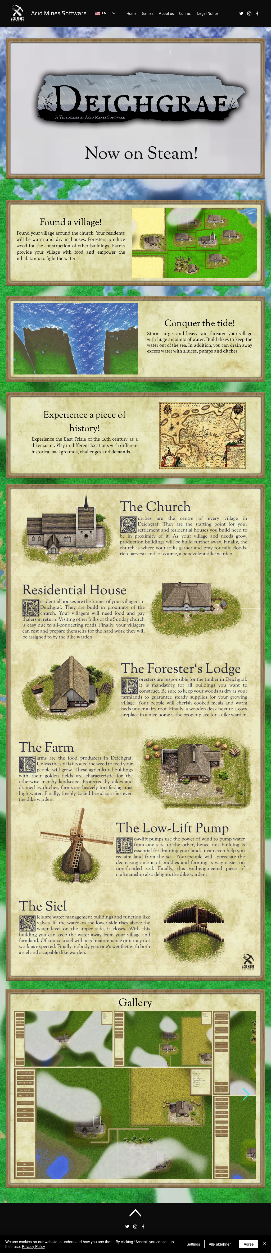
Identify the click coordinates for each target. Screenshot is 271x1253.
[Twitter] (241, 13)
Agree (249, 1244)
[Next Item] (246, 1094)
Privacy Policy (33, 1246)
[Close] (264, 1244)
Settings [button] (193, 1244)
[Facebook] (257, 13)
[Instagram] (249, 13)
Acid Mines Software (59, 13)
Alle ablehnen (220, 1244)
